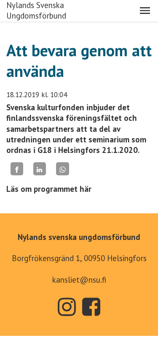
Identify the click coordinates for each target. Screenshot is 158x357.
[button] (145, 10)
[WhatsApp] (62, 168)
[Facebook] (17, 168)
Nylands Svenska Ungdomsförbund (36, 10)
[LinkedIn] (39, 168)
